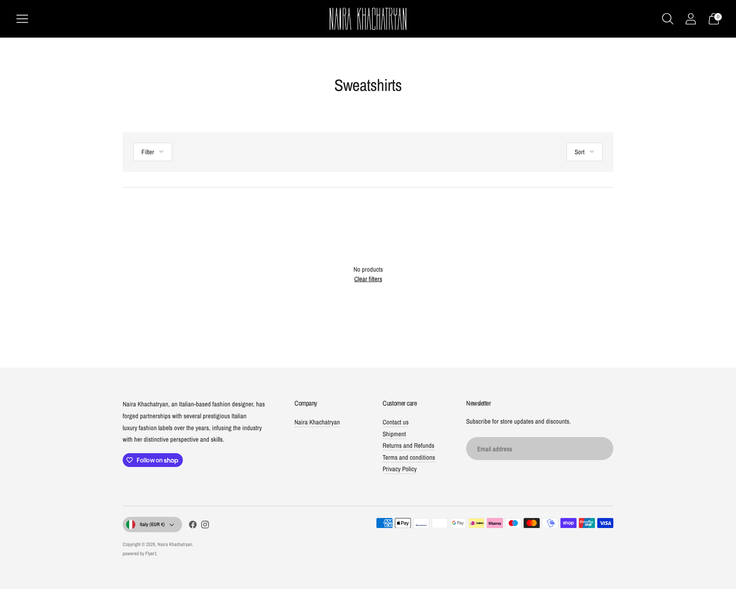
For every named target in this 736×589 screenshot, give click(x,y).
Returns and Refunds (408, 445)
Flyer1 (151, 553)
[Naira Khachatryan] (368, 19)
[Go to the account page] (691, 19)
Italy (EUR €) (152, 524)
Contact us (396, 421)
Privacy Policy (400, 468)
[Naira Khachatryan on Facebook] (192, 526)
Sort (580, 151)
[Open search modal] (667, 19)
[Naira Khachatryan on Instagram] (205, 526)
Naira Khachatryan (317, 421)
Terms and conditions (409, 457)
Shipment (394, 433)
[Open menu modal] (22, 19)
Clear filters (368, 278)
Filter (147, 151)
